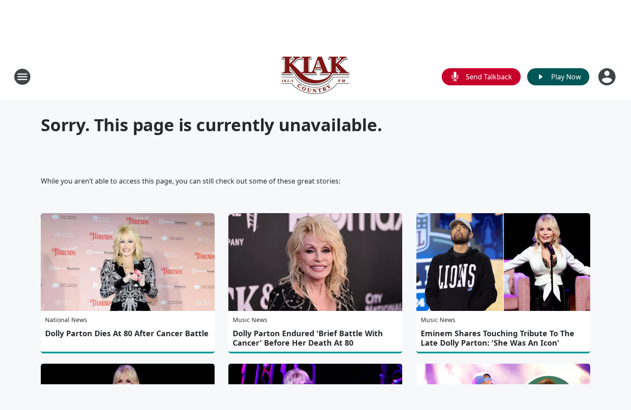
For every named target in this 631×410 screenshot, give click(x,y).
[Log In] (607, 76)
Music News (250, 320)
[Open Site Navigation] (22, 76)
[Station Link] (315, 76)
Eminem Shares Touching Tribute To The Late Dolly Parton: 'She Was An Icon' (497, 338)
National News (66, 320)
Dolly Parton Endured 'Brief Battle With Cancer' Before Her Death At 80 (308, 338)
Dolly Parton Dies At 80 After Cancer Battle (127, 333)
